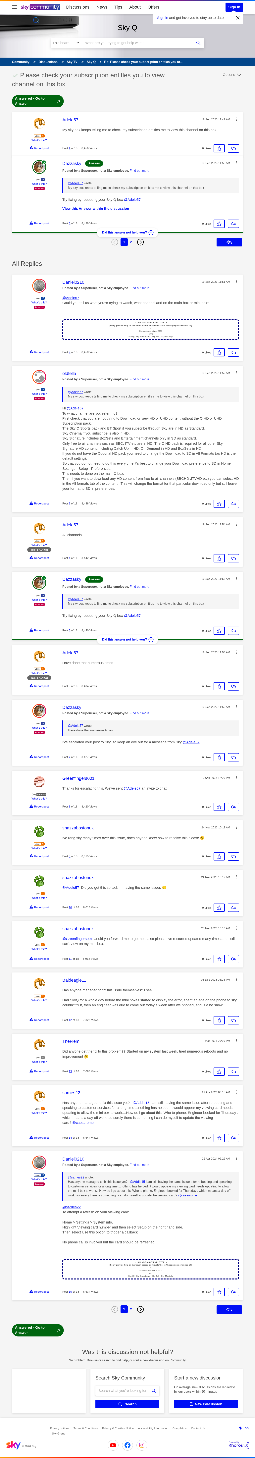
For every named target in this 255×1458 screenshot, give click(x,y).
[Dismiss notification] (238, 18)
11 (70, 958)
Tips (118, 7)
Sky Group (58, 1433)
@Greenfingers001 (77, 939)
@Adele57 (75, 183)
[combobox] (137, 43)
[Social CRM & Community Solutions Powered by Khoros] (239, 1445)
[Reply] (233, 148)
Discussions (77, 7)
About (135, 7)
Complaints (180, 1428)
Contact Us (198, 1428)
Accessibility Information (153, 1428)
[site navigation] (14, 7)
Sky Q (127, 28)
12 (70, 1019)
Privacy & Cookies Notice (118, 1428)
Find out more (139, 170)
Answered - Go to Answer (38, 101)
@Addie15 (141, 1103)
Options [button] (229, 75)
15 (70, 1291)
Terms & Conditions (86, 1428)
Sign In (234, 7)
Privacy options (59, 1428)
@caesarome (83, 1123)
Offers (153, 7)
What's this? (39, 140)
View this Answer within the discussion (95, 209)
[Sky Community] (40, 7)
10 (70, 907)
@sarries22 (76, 1177)
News (101, 7)
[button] (236, 119)
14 (70, 1137)
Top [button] (246, 1428)
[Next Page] (140, 242)
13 (70, 1071)
